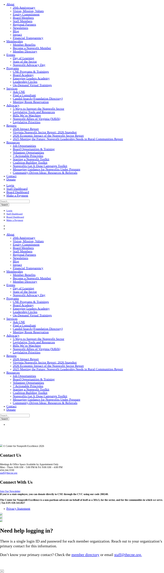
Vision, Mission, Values (28, 11)
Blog (16, 31)
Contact (11, 176)
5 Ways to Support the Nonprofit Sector (38, 108)
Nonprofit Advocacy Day (29, 65)
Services (11, 88)
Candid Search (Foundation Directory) (38, 98)
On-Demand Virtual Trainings (32, 85)
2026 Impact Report (26, 129)
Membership (14, 41)
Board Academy (23, 75)
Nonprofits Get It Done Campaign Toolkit (40, 166)
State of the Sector (25, 61)
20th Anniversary (24, 7)
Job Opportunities (24, 145)
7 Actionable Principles (28, 156)
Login (10, 185)
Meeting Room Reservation (31, 102)
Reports (11, 125)
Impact (17, 34)
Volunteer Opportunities (28, 152)
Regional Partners (24, 24)
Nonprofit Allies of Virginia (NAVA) (36, 118)
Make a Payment (17, 195)
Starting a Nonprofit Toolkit (31, 159)
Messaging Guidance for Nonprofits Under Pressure (46, 169)
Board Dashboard (17, 192)
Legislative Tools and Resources (34, 112)
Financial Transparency (28, 38)
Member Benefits (24, 44)
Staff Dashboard (17, 188)
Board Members (23, 17)
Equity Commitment (26, 14)
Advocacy (12, 105)
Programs (12, 68)
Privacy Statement (18, 508)
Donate (11, 179)
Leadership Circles (25, 81)
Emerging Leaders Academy (31, 78)
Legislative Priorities (26, 122)
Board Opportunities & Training (34, 149)
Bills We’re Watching (27, 115)
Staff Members (22, 21)
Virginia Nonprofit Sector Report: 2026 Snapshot (45, 132)
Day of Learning (23, 58)
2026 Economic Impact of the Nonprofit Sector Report (48, 135)
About (10, 4)
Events (10, 54)
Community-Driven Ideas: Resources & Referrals (45, 172)
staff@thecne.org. (128, 555)
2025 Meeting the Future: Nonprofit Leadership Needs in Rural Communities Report (68, 139)
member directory (85, 555)
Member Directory (25, 51)
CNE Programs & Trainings (31, 71)
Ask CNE (19, 92)
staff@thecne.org (8, 473)
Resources (13, 142)
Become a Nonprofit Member (32, 48)
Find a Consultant (24, 95)
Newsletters (20, 28)
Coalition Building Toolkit (30, 162)
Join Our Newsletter (10, 491)
